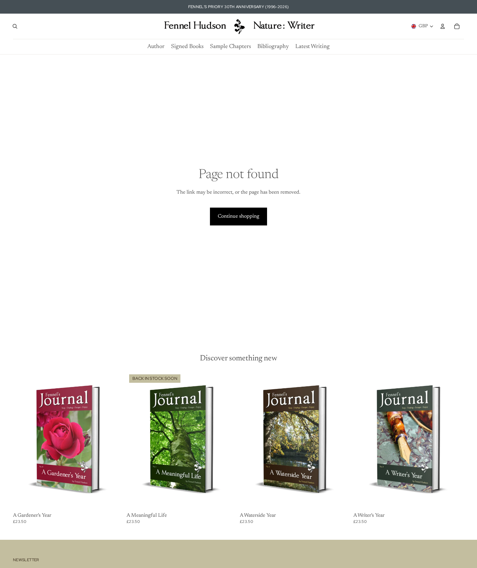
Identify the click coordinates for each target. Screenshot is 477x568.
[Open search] (15, 26)
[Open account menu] (442, 26)
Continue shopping (238, 216)
